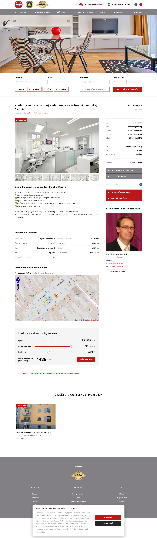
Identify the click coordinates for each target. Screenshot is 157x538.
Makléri (122, 494)
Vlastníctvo (62, 243)
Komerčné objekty (78, 501)
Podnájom (63, 89)
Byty (78, 497)
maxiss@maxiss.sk (94, 4)
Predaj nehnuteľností (22, 113)
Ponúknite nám (42, 12)
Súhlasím (108, 517)
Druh (49, 77)
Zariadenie (62, 252)
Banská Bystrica (37, 373)
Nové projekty (22, 12)
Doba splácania (24, 346)
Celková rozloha (64, 238)
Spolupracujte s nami (82, 12)
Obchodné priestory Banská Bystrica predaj (61, 373)
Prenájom (36, 89)
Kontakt (138, 12)
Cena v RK (20, 438)
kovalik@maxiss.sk (116, 266)
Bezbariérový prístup (23, 257)
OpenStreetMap (92, 320)
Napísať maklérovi (119, 198)
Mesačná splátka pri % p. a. (25, 359)
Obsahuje (84, 77)
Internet (18, 252)
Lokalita (18, 77)
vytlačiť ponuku (118, 176)
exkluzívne (21, 120)
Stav (16, 248)
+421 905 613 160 (116, 263)
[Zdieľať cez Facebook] (140, 184)
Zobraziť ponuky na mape (95, 89)
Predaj (21, 89)
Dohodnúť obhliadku (121, 192)
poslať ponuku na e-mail (122, 171)
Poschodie (19, 238)
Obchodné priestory (41, 113)
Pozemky (78, 505)
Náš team (61, 12)
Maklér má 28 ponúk (117, 271)
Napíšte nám (122, 497)
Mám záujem (86, 359)
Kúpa (49, 89)
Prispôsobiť (108, 523)
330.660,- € (134, 107)
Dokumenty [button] (119, 12)
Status (60, 248)
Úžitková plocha (21, 243)
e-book (103, 12)
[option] (78, 44)
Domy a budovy (78, 494)
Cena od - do (118, 77)
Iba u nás (22, 405)
